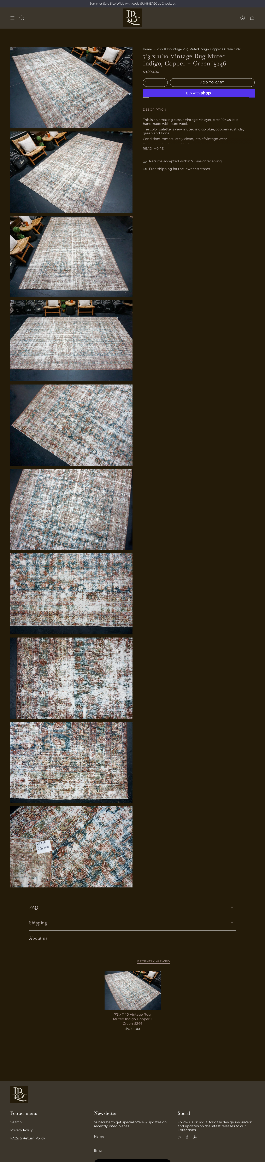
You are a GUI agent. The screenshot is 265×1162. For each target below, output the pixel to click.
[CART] (252, 17)
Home (147, 49)
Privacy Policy (21, 1130)
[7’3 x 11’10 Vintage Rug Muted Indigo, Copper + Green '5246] (133, 990)
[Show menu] (12, 17)
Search (16, 1122)
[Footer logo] (19, 1094)
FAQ (34, 907)
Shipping (38, 923)
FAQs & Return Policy (27, 1138)
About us (38, 938)
